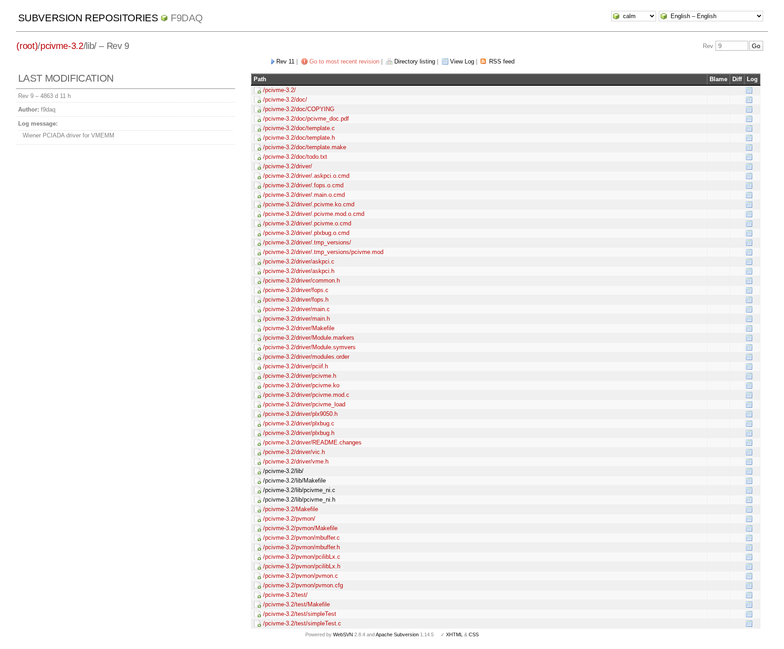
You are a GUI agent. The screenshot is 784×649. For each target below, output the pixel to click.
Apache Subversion (397, 634)
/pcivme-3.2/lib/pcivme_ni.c (299, 490)
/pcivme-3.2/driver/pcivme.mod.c (306, 394)
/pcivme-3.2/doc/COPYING (298, 109)
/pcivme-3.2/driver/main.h (296, 318)
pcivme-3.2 (61, 46)
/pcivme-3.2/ (279, 90)
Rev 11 (285, 61)
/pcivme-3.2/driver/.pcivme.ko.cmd (308, 204)
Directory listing (414, 61)
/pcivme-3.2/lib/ (283, 471)
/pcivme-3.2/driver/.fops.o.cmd (303, 185)
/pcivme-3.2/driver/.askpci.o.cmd (306, 175)
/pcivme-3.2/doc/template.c (299, 128)
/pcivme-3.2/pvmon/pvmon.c (300, 575)
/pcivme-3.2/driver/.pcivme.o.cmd (307, 223)
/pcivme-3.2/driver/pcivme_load (304, 404)
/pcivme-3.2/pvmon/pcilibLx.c (301, 556)
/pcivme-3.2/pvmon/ (289, 518)
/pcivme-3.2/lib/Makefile (294, 480)
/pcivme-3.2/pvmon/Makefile (300, 528)
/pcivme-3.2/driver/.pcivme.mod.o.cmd (313, 213)
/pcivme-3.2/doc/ (285, 99)
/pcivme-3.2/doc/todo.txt (295, 156)
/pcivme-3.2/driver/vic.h (294, 452)
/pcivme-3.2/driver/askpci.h (298, 271)
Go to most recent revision (344, 61)
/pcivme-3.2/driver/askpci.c (298, 261)
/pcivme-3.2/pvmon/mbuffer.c (301, 537)
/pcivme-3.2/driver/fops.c (295, 290)
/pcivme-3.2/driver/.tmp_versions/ (307, 242)
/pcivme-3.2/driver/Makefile (298, 328)
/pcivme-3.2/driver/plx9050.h (300, 413)
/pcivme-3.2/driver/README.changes (312, 442)
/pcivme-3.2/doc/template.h (299, 137)
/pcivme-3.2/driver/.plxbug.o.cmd (306, 232)
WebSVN (343, 634)
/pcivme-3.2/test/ (285, 594)
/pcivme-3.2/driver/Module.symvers (309, 347)
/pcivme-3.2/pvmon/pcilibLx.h (301, 566)
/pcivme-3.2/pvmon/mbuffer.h (301, 547)
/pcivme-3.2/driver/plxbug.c (298, 423)
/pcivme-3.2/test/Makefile (296, 604)
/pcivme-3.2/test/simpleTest (299, 613)
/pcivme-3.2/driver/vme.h (295, 461)
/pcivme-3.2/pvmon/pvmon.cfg (303, 585)
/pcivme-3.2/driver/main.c (296, 309)
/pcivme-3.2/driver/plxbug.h (298, 432)
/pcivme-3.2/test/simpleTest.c (302, 623)
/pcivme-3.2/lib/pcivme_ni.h (299, 499)
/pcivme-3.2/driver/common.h (301, 280)
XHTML (454, 634)
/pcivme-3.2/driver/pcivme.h (299, 375)
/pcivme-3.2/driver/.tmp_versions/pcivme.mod (323, 252)
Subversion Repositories (88, 18)
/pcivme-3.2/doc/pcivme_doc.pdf (306, 118)
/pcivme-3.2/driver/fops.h (295, 299)
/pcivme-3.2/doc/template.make (304, 147)
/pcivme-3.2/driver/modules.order (306, 356)
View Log (462, 61)
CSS (474, 634)
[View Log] (749, 90)
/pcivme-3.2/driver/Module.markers (308, 337)
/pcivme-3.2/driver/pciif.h (295, 366)
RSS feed (501, 61)
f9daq (187, 18)
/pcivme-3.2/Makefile (290, 509)
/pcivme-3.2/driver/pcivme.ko (301, 385)
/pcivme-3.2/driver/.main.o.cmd (304, 194)
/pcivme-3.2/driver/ (287, 166)
